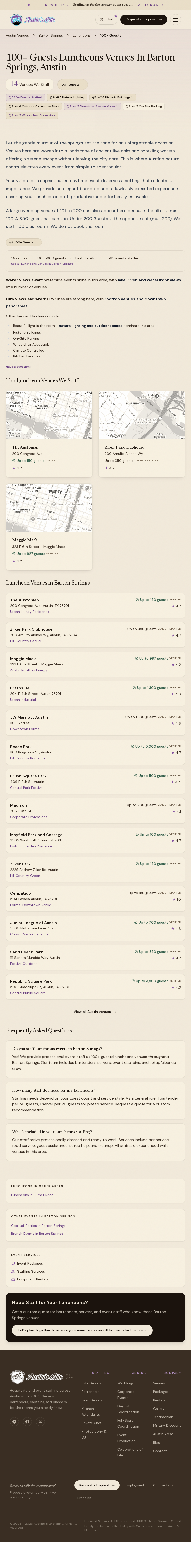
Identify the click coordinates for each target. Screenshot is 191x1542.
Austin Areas (163, 1434)
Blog (156, 1442)
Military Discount (167, 1425)
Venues (159, 1383)
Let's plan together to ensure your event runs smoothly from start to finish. (82, 1330)
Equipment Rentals (32, 1279)
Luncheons (82, 35)
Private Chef (91, 1423)
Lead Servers (92, 1400)
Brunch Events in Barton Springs (37, 1233)
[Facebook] (27, 1421)
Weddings (125, 1383)
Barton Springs (51, 35)
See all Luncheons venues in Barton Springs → (44, 264)
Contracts (161, 1485)
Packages (161, 1391)
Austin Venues (17, 35)
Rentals (159, 1400)
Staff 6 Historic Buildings (113, 97)
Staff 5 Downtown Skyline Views (93, 106)
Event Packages (30, 1263)
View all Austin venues (92, 1011)
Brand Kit (84, 1498)
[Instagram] (14, 1421)
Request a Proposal (141, 19)
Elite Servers (92, 1383)
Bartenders (90, 1391)
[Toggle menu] (175, 19)
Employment (135, 1485)
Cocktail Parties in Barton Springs (38, 1225)
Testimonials (163, 1417)
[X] (40, 1421)
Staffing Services (31, 1271)
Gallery (159, 1408)
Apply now (148, 5)
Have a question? (18, 367)
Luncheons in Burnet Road (32, 1195)
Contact (160, 1451)
